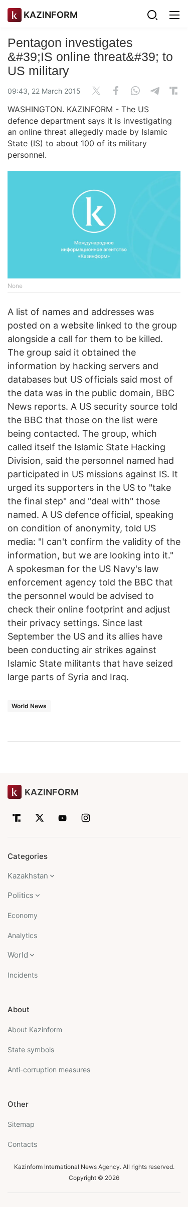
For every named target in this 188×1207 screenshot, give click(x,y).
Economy (23, 915)
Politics (21, 895)
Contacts (22, 1144)
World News (29, 706)
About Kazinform (35, 1029)
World (18, 955)
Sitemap (21, 1124)
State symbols (31, 1049)
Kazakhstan (28, 875)
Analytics (22, 935)
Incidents (23, 975)
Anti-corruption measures (49, 1069)
